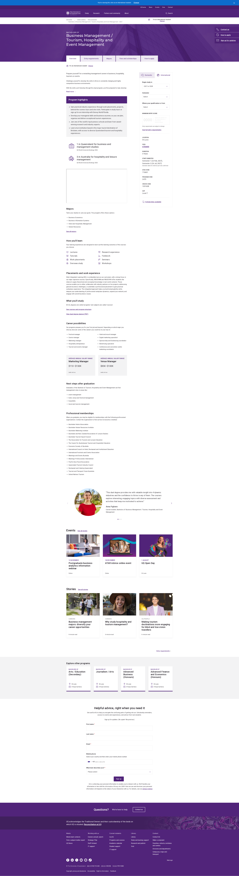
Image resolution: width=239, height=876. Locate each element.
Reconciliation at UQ (92, 824)
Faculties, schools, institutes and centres (162, 844)
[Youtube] (81, 860)
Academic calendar (115, 843)
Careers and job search (95, 837)
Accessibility (91, 871)
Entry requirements (91, 59)
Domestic (148, 75)
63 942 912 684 (95, 866)
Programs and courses (117, 840)
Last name (93, 734)
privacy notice (147, 789)
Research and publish (138, 843)
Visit (132, 846)
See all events (82, 531)
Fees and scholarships (128, 59)
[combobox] (156, 97)
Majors (109, 59)
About (127, 13)
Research (96, 13)
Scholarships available (153, 202)
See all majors (71, 231)
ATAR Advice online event (119, 555)
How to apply (149, 59)
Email (91, 744)
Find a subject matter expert (75, 840)
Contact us (139, 809)
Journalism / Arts (106, 678)
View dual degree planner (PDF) (77, 314)
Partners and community (112, 13)
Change (136, 3)
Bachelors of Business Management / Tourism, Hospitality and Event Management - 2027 (95, 22)
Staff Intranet (92, 843)
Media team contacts (73, 837)
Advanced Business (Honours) (133, 678)
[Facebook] (67, 860)
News (150, 7)
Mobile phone (91, 754)
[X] (76, 860)
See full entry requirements (151, 130)
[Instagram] (85, 860)
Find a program (92, 19)
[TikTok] (90, 860)
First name (93, 724)
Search (234, 3)
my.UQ (111, 837)
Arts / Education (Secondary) (78, 678)
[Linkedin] (72, 860)
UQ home (143, 7)
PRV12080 (120, 866)
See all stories (83, 589)
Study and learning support (140, 840)
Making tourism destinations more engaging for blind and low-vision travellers (156, 615)
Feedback (113, 871)
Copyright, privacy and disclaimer (76, 871)
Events (157, 7)
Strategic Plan (92, 840)
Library (133, 837)
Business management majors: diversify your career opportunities (83, 615)
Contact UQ (156, 837)
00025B (108, 866)
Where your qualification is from (153, 103)
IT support (91, 846)
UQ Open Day (156, 555)
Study (87, 13)
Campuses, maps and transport (160, 853)
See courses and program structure (78, 309)
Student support (114, 846)
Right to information (103, 871)
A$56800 (145, 147)
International (165, 75)
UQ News (69, 843)
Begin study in (147, 82)
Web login (170, 860)
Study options (81, 19)
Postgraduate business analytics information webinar (83, 555)
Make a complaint (158, 840)
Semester (145, 93)
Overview (72, 59)
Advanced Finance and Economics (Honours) (160, 678)
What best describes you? (99, 768)
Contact (170, 7)
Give (163, 7)
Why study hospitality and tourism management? (119, 615)
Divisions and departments (162, 849)
